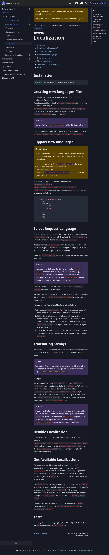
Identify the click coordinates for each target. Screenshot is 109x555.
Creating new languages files (48, 48)
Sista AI (89, 550)
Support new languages (46, 51)
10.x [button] (69, 3)
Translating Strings (44, 58)
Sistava (81, 550)
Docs (17, 3)
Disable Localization (45, 61)
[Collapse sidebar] (16, 543)
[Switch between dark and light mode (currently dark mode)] (86, 3)
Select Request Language (47, 54)
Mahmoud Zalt (61, 550)
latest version (73, 18)
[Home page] (36, 25)
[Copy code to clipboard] (85, 82)
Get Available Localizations (47, 64)
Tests (39, 67)
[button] (16, 9)
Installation (41, 45)
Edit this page (41, 533)
